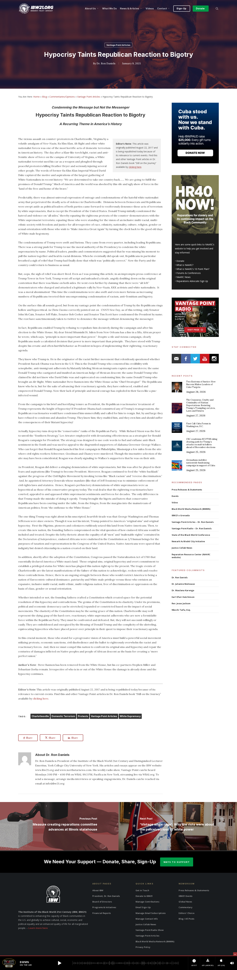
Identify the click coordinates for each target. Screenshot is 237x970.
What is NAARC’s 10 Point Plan (192, 269)
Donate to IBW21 (144, 896)
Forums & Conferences (188, 273)
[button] (60, 963)
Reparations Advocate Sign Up (192, 281)
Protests (83, 716)
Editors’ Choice (186, 913)
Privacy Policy (143, 947)
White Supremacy (130, 716)
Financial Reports (101, 913)
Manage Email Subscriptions (151, 913)
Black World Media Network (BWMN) (191, 508)
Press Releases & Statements (187, 489)
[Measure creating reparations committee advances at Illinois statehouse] (59, 826)
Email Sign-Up (143, 907)
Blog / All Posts (186, 918)
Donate (180, 260)
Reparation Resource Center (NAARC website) (191, 556)
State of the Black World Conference (191, 534)
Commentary (185, 907)
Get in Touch (142, 890)
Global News (185, 901)
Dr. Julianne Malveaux (183, 583)
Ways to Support (176, 862)
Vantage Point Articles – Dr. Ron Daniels (193, 522)
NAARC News (183, 277)
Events (175, 496)
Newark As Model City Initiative (188, 541)
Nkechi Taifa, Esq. (181, 609)
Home (36, 96)
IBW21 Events (185, 896)
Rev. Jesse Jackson (181, 603)
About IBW (97, 890)
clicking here (135, 166)
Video (175, 502)
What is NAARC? (184, 264)
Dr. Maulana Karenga (183, 590)
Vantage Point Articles (118, 45)
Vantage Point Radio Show (150, 930)
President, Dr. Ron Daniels (106, 896)
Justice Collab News (182, 547)
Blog (44, 96)
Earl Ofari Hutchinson (183, 597)
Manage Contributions (147, 901)
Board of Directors (102, 901)
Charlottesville (40, 716)
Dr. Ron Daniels (106, 63)
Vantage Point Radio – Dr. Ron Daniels (192, 528)
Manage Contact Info (147, 918)
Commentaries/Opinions (62, 96)
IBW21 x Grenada (181, 515)
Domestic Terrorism (63, 716)
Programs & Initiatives (104, 907)
